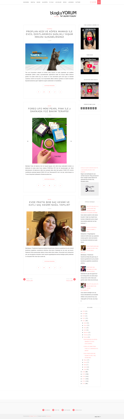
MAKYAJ (33, 2)
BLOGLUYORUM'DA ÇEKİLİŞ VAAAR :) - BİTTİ (91, 229)
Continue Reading (49, 85)
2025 (83, 311)
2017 (83, 379)
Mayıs (85, 360)
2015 (83, 383)
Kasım (85, 325)
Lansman (71, 2)
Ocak (85, 369)
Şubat (85, 367)
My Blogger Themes (33, 416)
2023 (83, 316)
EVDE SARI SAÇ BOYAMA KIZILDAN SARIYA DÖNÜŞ (92, 269)
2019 (83, 374)
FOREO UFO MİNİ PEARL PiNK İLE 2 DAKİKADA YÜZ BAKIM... (91, 348)
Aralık (85, 323)
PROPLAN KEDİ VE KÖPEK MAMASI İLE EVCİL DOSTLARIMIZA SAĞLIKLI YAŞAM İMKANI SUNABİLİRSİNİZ (49, 34)
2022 (83, 318)
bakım (49, 105)
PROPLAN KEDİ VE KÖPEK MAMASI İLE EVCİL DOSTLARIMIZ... (90, 341)
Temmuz (86, 334)
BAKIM (38, 2)
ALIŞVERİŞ (45, 2)
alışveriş (49, 28)
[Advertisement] (90, 138)
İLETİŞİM (77, 2)
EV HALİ (51, 2)
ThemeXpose (48, 416)
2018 (83, 376)
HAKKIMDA (26, 2)
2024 (83, 313)
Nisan (85, 362)
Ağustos (86, 332)
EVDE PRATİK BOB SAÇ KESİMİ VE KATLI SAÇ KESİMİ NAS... (90, 355)
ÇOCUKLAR (58, 2)
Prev (28, 141)
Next (71, 141)
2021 (83, 320)
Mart (85, 364)
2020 (83, 371)
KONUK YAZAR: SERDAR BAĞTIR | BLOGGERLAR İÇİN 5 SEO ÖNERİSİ (89, 170)
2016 (83, 381)
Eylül (85, 330)
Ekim (85, 327)
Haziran (86, 337)
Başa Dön (97, 416)
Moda (65, 2)
